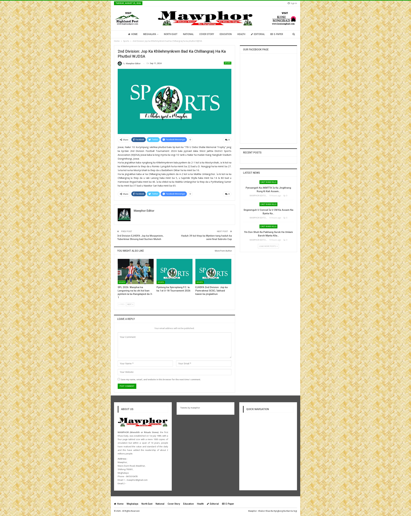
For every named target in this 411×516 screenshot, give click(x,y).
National (188, 34)
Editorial (259, 34)
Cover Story (206, 34)
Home (134, 34)
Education (226, 34)
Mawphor (252, 511)
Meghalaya (149, 34)
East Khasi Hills (268, 182)
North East (170, 34)
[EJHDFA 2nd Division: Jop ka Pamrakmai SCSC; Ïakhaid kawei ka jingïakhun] (213, 271)
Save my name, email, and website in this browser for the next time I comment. (161, 379)
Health (241, 34)
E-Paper (278, 34)
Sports (227, 63)
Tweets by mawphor (190, 407)
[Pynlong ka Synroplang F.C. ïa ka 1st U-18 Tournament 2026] (174, 271)
